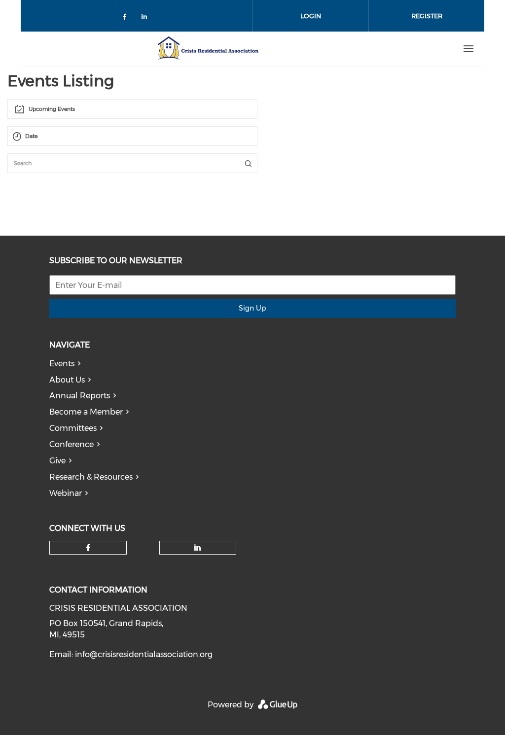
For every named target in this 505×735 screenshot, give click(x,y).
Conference (71, 444)
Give (57, 460)
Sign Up (252, 308)
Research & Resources (91, 477)
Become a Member (86, 412)
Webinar (65, 493)
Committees (73, 428)
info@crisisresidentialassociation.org (144, 654)
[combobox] (132, 109)
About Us (67, 380)
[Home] (207, 49)
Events (61, 363)
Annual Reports (79, 395)
